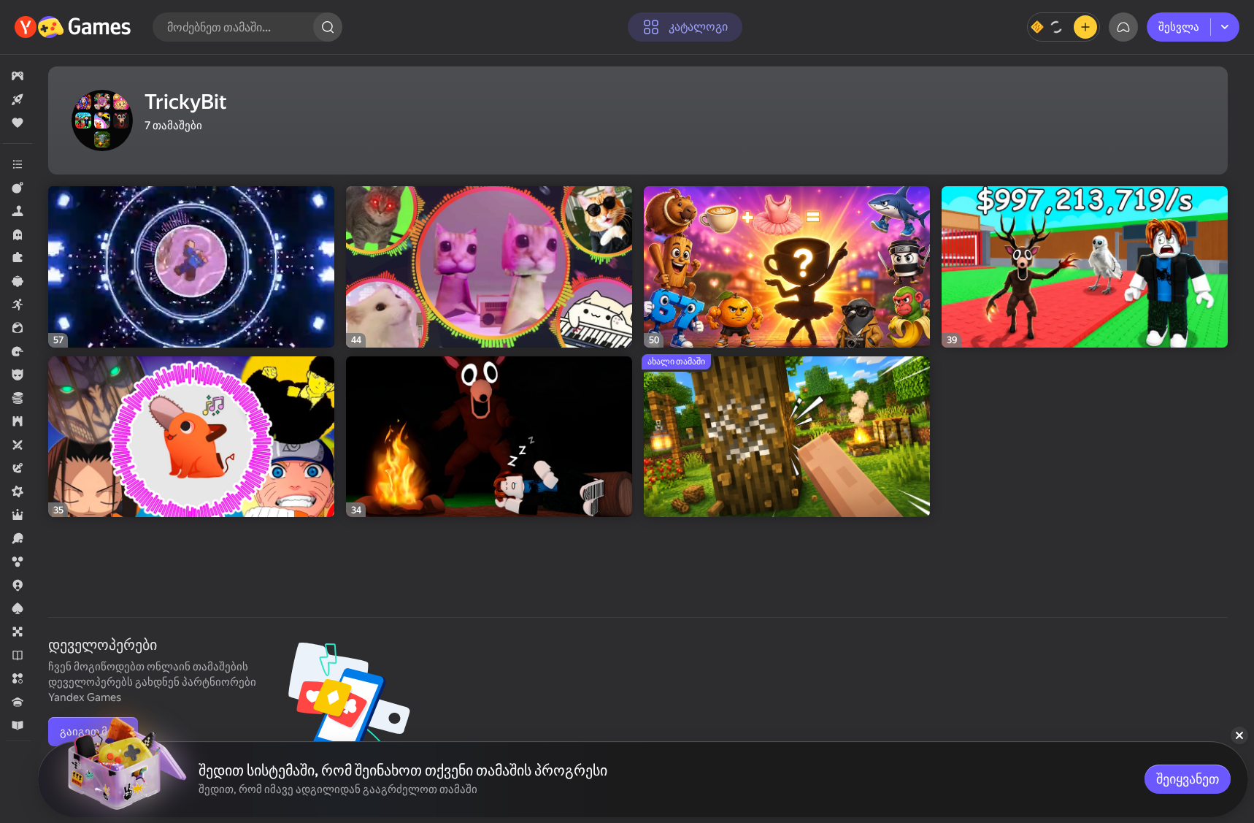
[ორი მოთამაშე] (17, 444)
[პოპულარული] (17, 122)
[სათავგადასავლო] (17, 468)
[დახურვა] (1239, 735)
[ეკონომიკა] (17, 398)
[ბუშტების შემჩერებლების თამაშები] (17, 561)
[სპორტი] (17, 538)
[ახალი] (17, 99)
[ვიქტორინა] (17, 701)
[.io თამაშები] (17, 585)
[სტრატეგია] (17, 421)
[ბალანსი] (1063, 27)
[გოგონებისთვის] (17, 328)
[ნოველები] (17, 655)
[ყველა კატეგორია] (17, 164)
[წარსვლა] (17, 351)
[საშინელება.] (17, 234)
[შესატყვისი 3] (17, 678)
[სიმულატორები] (17, 211)
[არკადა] (17, 304)
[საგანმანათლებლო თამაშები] (17, 725)
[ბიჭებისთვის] (17, 374)
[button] (17, 76)
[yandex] (74, 27)
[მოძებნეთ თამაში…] (327, 27)
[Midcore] (17, 491)
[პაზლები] (17, 257)
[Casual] (17, 281)
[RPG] (17, 515)
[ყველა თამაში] (17, 76)
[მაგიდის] (17, 631)
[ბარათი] (17, 608)
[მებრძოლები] (17, 187)
